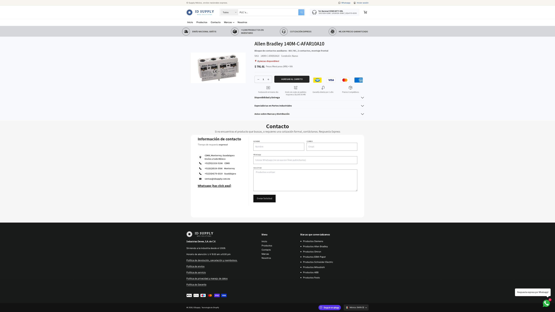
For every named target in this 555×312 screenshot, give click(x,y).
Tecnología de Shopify (210, 308)
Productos (267, 245)
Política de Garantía (196, 284)
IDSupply (196, 308)
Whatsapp (345, 3)
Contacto (266, 249)
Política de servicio (196, 272)
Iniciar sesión (363, 3)
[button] (365, 12)
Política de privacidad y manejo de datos (207, 278)
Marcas (228, 22)
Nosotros (266, 258)
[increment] (268, 79)
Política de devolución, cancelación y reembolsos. (211, 260)
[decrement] (258, 79)
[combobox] (272, 12)
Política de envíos (195, 266)
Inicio (264, 241)
